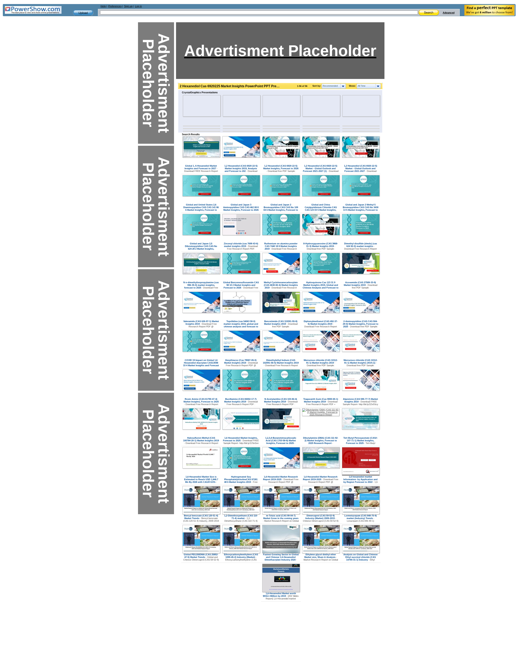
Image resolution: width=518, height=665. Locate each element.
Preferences (115, 6)
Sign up (128, 6)
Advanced (448, 12)
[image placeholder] (195, 106)
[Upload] (83, 13)
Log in (138, 6)
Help (103, 6)
